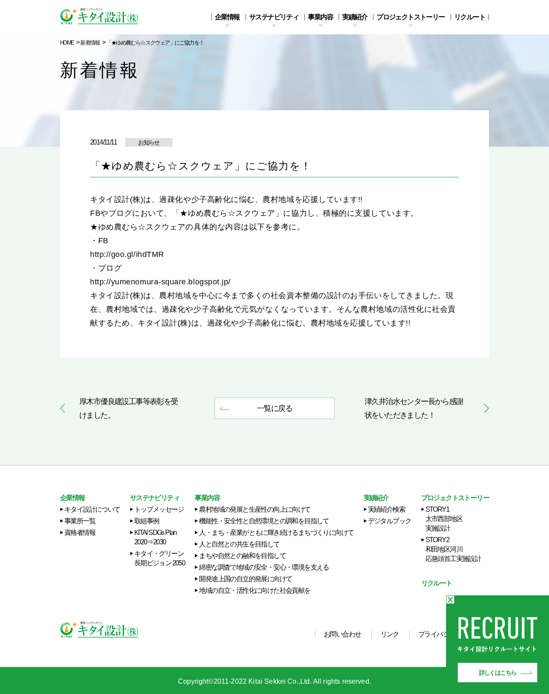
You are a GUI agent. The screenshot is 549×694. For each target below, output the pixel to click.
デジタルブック (389, 521)
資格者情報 (79, 532)
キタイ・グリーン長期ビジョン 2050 (159, 558)
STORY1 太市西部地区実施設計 (443, 519)
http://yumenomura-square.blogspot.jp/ (160, 282)
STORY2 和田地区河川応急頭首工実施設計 (453, 549)
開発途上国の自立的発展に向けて (245, 578)
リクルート (469, 17)
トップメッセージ (159, 509)
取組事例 (146, 521)
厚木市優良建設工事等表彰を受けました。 (128, 408)
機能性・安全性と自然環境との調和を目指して (264, 521)
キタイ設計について (92, 509)
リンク (389, 634)
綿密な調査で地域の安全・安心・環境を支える (264, 567)
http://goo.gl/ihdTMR (127, 254)
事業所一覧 (79, 521)
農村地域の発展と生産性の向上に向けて (254, 509)
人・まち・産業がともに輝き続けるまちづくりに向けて (276, 532)
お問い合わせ (342, 634)
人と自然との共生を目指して (239, 544)
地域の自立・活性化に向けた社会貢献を (254, 590)
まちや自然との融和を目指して (242, 555)
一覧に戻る (274, 408)
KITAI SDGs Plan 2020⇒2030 (155, 537)
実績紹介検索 (386, 509)
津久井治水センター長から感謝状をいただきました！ (414, 408)
